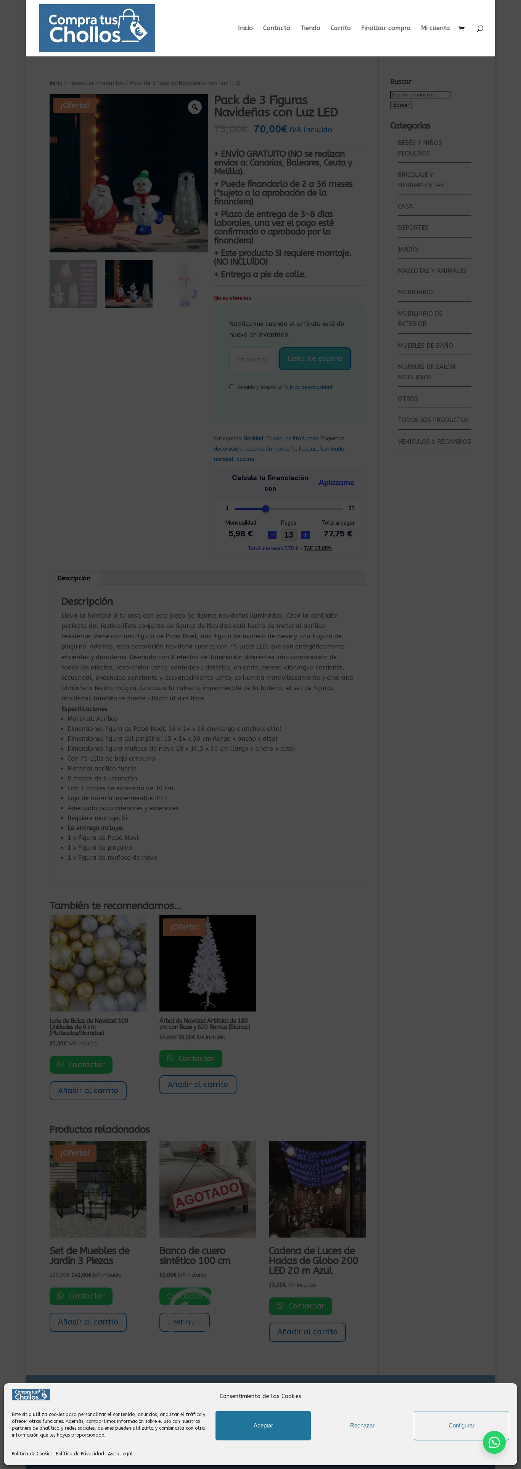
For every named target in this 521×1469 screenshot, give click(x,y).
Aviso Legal (120, 1453)
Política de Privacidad (80, 1453)
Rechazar (362, 1425)
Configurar (461, 1425)
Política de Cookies (32, 1453)
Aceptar (263, 1425)
